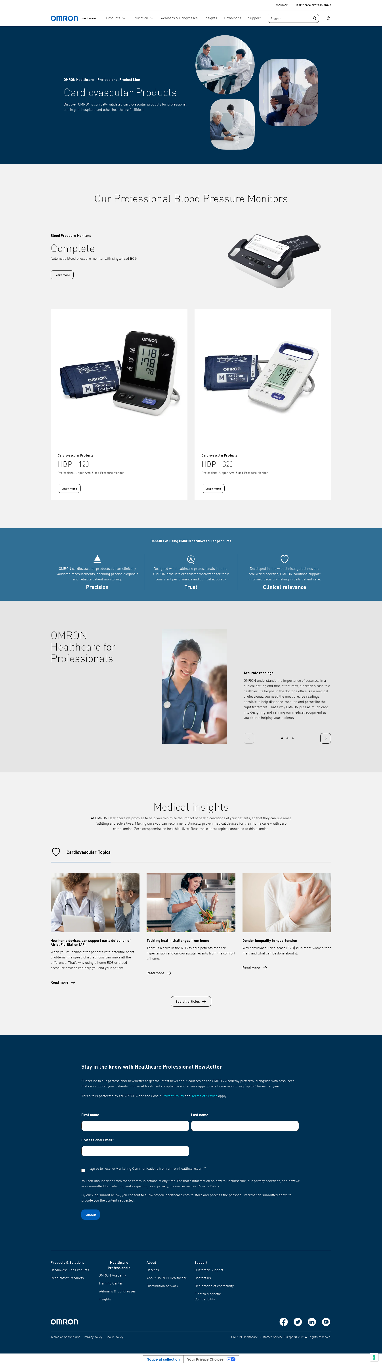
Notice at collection (163, 1359)
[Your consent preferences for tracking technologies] (374, 1357)
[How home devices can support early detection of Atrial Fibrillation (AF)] (95, 902)
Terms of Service (204, 1096)
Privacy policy (93, 1337)
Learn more (62, 275)
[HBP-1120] (119, 377)
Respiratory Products (67, 1278)
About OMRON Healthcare (167, 1278)
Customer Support (209, 1270)
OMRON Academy (112, 1275)
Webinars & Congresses (117, 1291)
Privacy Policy (173, 1096)
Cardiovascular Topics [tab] (89, 852)
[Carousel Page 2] (287, 738)
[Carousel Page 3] (293, 738)
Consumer (280, 5)
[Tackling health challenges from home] (191, 902)
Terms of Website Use (65, 1337)
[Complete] (263, 256)
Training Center (111, 1283)
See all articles (188, 1001)
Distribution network (162, 1286)
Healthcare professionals (313, 5)
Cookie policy (114, 1337)
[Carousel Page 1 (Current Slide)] (282, 738)
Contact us (203, 1278)
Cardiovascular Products (70, 1270)
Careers (153, 1270)
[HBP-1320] (263, 377)
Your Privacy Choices (205, 1359)
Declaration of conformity (214, 1286)
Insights (105, 1299)
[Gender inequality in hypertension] (287, 902)
